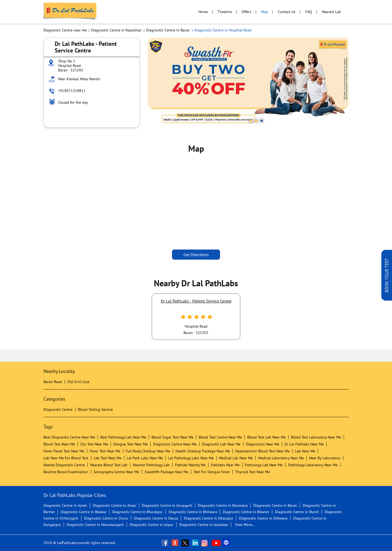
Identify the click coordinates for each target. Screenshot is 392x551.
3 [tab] (261, 120)
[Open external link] (386, 299)
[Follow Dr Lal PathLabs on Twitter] (185, 543)
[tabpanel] (248, 82)
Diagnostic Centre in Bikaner (246, 511)
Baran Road (52, 381)
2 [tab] (256, 120)
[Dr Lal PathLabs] (70, 12)
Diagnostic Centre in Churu (106, 518)
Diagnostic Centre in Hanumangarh (95, 524)
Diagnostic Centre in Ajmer (65, 505)
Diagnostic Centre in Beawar (84, 511)
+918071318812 (72, 90)
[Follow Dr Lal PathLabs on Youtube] (216, 543)
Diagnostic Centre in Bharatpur (137, 511)
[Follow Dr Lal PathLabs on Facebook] (165, 543)
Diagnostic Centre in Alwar (114, 505)
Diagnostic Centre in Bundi (297, 511)
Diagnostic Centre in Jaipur (152, 524)
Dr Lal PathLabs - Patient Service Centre (196, 301)
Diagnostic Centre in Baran (275, 505)
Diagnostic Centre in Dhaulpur (208, 518)
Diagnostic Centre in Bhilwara (193, 511)
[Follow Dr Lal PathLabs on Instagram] (205, 543)
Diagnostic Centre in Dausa (156, 518)
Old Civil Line (78, 381)
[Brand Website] (226, 543)
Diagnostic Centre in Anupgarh (167, 505)
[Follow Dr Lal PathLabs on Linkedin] (195, 543)
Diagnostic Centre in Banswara (223, 505)
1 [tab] (251, 120)
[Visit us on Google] (175, 543)
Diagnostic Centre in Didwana (263, 518)
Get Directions (196, 254)
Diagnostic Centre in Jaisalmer (203, 524)
